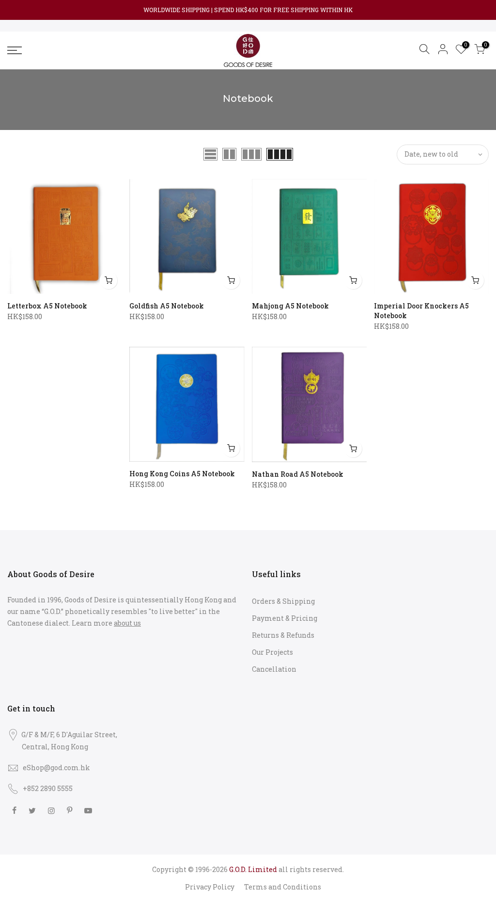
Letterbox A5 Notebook (47, 305)
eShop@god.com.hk (56, 767)
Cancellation (274, 669)
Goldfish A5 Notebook (166, 305)
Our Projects (272, 652)
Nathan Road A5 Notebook (297, 474)
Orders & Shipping (283, 601)
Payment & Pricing (284, 618)
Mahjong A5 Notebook (290, 305)
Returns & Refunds (283, 635)
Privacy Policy (209, 886)
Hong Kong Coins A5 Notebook (182, 473)
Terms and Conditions (282, 886)
